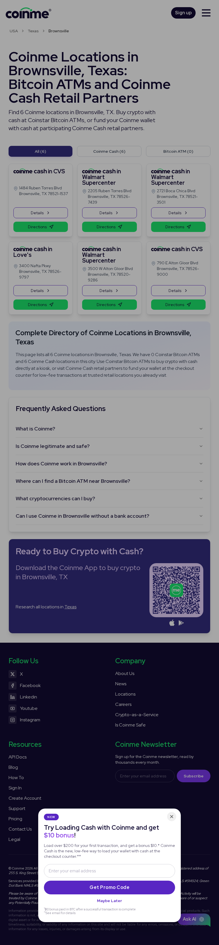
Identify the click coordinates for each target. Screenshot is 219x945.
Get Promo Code (109, 887)
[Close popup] (171, 816)
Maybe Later (109, 900)
